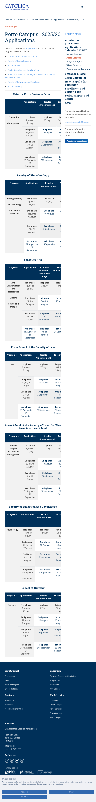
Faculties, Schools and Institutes (63, 676)
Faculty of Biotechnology (19, 61)
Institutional (12, 670)
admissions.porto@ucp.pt (77, 122)
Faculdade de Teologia (78, 69)
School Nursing (15, 86)
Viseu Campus (73, 65)
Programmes (55, 680)
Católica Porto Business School (22, 56)
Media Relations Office (14, 709)
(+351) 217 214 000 (13, 749)
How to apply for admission (75, 83)
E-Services (54, 700)
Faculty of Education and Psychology (25, 82)
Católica (8, 19)
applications (31, 48)
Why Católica (55, 689)
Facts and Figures (12, 684)
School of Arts (14, 65)
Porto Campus (73, 57)
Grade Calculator (75, 77)
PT (77, 7)
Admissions (54, 684)
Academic (9, 704)
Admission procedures (72, 42)
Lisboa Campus (74, 53)
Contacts (9, 695)
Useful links (57, 695)
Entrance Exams (75, 73)
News (7, 680)
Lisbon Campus (56, 704)
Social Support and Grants (77, 97)
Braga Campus (74, 61)
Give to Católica (11, 689)
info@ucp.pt (9, 746)
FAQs (68, 102)
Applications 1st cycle (39, 19)
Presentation (10, 676)
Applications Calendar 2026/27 (67, 19)
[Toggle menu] (87, 6)
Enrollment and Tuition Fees (75, 90)
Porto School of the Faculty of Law (24, 70)
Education (21, 19)
